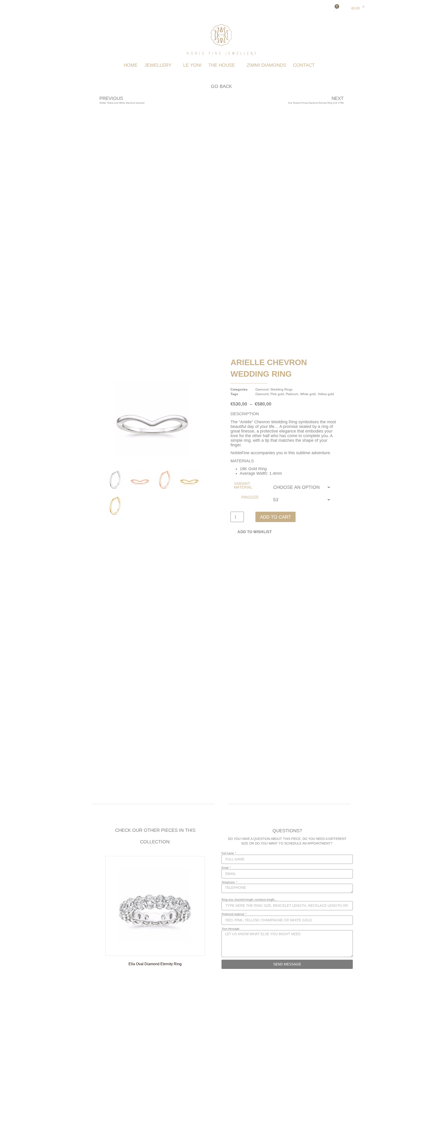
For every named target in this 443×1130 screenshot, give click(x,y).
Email (225, 867)
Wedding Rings (281, 389)
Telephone (229, 882)
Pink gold (277, 394)
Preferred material (233, 914)
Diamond (262, 389)
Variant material (243, 485)
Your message (230, 928)
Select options (155, 982)
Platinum (292, 394)
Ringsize (250, 497)
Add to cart (275, 517)
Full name (228, 853)
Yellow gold (325, 394)
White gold (308, 394)
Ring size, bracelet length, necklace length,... (249, 899)
